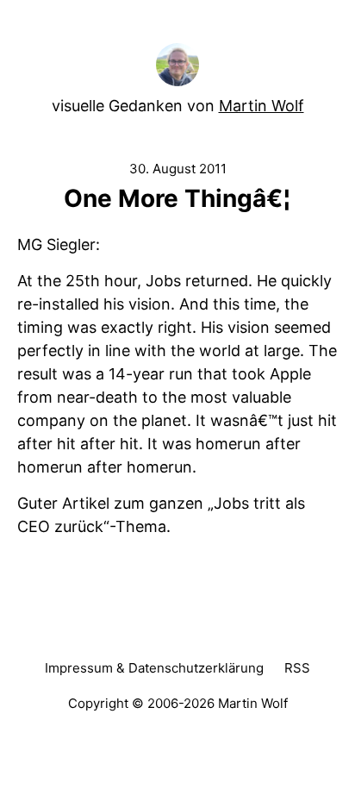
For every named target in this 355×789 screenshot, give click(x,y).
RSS (297, 668)
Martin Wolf (261, 106)
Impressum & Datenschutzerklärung (154, 668)
